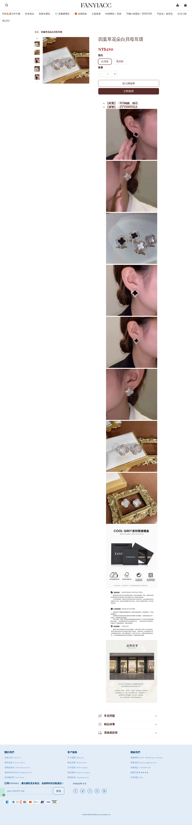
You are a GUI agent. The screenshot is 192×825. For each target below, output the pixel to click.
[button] (6, 5)
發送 (58, 791)
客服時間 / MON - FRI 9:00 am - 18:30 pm (146, 758)
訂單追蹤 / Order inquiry (78, 768)
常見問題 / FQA (136, 777)
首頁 (36, 32)
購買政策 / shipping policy (78, 777)
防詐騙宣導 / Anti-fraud (14, 777)
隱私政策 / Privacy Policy (14, 763)
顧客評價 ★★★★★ (139, 772)
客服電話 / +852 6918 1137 (140, 768)
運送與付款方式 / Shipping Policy (18, 772)
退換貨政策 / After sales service (17, 768)
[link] (11, 13)
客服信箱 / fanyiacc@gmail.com (143, 763)
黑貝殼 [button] (119, 61)
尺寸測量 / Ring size (76, 758)
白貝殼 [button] (104, 61)
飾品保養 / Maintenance (77, 763)
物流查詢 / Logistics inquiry (79, 772)
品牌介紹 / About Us (12, 758)
